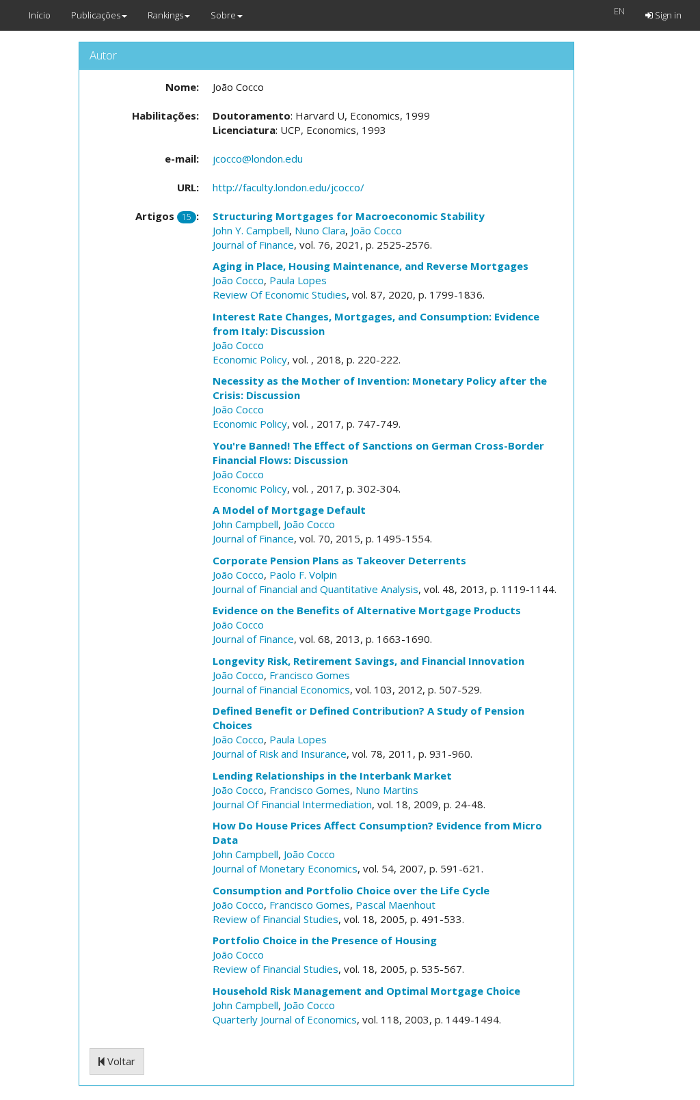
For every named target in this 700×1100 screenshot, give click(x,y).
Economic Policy (250, 359)
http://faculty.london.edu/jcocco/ (288, 187)
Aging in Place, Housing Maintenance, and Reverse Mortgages (370, 266)
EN (619, 11)
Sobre (223, 15)
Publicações (95, 15)
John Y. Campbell (251, 230)
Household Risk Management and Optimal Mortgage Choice (366, 991)
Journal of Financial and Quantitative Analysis (315, 589)
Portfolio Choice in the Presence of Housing (325, 940)
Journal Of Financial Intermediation (292, 804)
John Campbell (245, 524)
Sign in (667, 15)
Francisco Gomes (309, 675)
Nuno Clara (320, 230)
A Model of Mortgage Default (289, 510)
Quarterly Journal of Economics (285, 1019)
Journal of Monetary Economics (285, 868)
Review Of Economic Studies (280, 294)
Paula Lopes (298, 280)
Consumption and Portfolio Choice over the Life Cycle (351, 890)
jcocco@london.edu (258, 158)
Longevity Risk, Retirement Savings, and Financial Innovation (368, 661)
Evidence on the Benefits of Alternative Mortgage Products (367, 610)
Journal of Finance (253, 244)
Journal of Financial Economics (281, 689)
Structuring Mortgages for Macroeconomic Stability (349, 216)
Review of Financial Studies (275, 919)
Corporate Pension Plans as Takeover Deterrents (339, 560)
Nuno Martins (386, 790)
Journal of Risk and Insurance (280, 753)
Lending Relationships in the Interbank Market (332, 775)
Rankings (165, 15)
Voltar (120, 1061)
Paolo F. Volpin (303, 574)
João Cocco (376, 230)
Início (40, 15)
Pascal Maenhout (395, 904)
